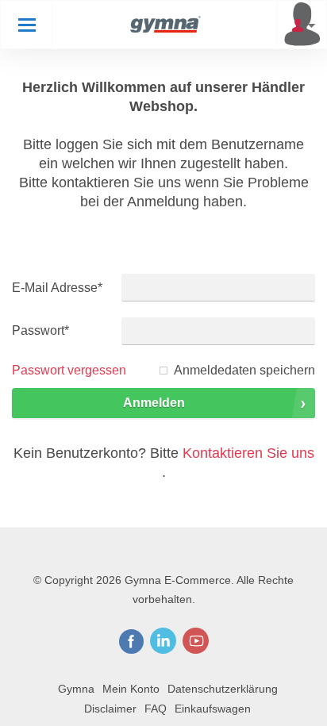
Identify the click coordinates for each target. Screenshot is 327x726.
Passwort (40, 330)
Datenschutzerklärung (222, 688)
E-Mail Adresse (57, 287)
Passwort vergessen (69, 370)
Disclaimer (110, 708)
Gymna (76, 688)
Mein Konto (131, 688)
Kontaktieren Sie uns (248, 453)
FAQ (155, 708)
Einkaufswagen (213, 708)
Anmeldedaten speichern (244, 370)
